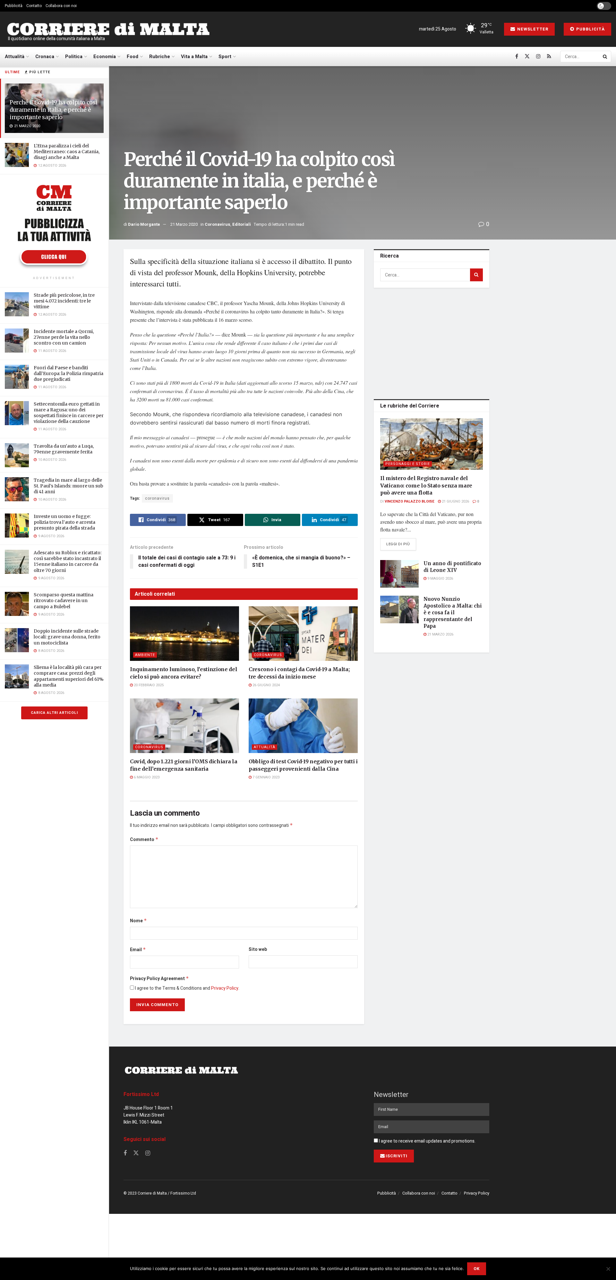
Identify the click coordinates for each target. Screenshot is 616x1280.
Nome (138, 920)
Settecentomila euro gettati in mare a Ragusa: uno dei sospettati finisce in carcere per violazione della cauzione (69, 413)
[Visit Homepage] (108, 29)
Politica (73, 56)
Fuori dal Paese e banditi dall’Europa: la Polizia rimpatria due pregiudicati (68, 373)
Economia (104, 56)
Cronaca (44, 56)
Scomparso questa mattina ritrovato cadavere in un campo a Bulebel (63, 600)
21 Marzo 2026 (439, 634)
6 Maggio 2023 (146, 777)
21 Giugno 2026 (455, 501)
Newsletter (532, 29)
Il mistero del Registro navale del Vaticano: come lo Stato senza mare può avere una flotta (426, 485)
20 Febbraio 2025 (148, 685)
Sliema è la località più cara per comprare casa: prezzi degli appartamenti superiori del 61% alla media (69, 676)
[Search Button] (605, 56)
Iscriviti (396, 1156)
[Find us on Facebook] (516, 56)
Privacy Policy (224, 988)
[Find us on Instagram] (538, 56)
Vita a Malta (194, 56)
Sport (224, 56)
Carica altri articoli (54, 712)
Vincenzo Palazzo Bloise (409, 501)
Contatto (34, 6)
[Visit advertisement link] (54, 226)
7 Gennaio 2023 (265, 777)
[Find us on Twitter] (527, 56)
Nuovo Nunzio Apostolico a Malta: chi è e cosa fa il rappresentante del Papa (453, 612)
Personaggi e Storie (407, 464)
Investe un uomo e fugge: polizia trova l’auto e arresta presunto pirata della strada (64, 522)
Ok (477, 1269)
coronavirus (157, 498)
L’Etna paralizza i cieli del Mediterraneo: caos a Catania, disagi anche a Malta (66, 151)
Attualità (14, 56)
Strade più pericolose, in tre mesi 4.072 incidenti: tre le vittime (64, 301)
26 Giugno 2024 (266, 685)
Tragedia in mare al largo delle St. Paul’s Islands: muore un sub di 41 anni (68, 486)
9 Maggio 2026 (439, 578)
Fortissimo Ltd (141, 1094)
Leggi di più (401, 544)
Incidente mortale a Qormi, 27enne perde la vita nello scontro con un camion (64, 337)
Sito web (258, 949)
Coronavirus (217, 224)
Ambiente (145, 655)
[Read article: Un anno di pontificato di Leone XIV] (399, 574)
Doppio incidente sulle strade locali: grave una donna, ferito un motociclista (67, 636)
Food (132, 56)
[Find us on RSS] (549, 56)
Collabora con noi (61, 6)
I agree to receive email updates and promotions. (426, 1141)
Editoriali (241, 224)
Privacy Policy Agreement (159, 978)
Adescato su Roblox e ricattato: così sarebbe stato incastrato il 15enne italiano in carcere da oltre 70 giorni (67, 561)
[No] (608, 1269)
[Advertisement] (431, 342)
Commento (144, 839)
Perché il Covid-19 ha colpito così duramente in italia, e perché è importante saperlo (53, 110)
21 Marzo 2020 (184, 224)
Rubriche (159, 56)
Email (138, 949)
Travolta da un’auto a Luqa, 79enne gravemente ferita (64, 449)
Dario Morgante (144, 224)
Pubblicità (13, 6)
